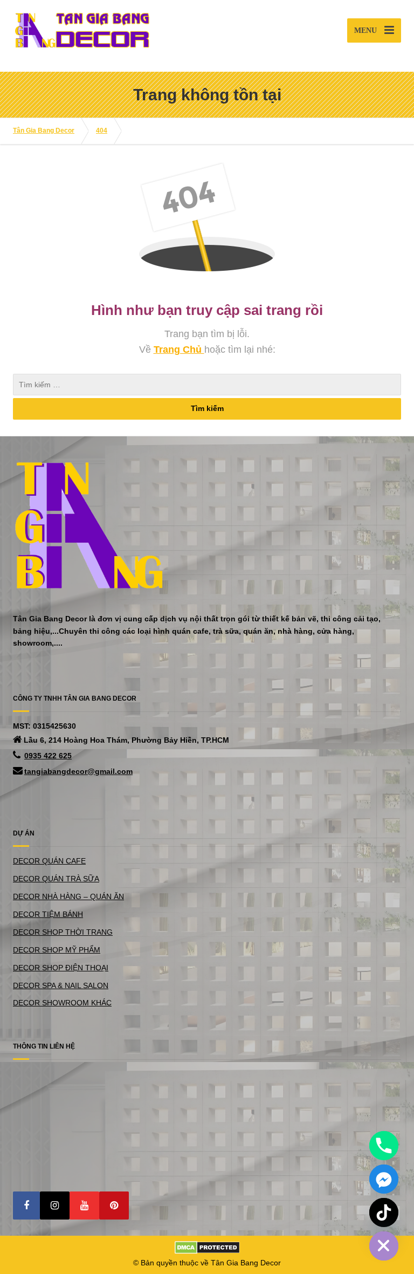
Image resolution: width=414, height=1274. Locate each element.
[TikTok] (383, 1212)
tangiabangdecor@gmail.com (78, 771)
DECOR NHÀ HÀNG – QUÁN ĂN (68, 896)
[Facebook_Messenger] (383, 1179)
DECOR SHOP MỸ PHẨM (56, 950)
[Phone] (383, 1145)
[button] (26, 1205)
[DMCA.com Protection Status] (207, 1247)
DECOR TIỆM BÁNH (48, 914)
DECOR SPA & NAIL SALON (60, 985)
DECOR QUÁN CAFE (49, 861)
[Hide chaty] (383, 1246)
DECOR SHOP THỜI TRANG (63, 932)
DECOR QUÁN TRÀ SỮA (56, 878)
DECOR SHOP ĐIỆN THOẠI (60, 967)
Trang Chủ (179, 349)
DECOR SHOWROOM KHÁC (62, 1002)
